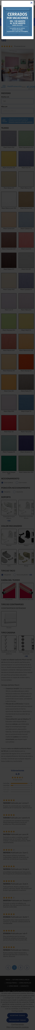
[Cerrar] (32, 3)
